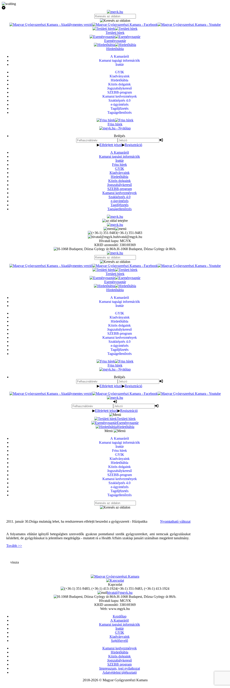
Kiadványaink (120, 173)
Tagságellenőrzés (119, 209)
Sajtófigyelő (119, 640)
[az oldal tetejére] (115, 221)
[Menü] (115, 229)
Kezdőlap (119, 616)
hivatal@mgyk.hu (120, 592)
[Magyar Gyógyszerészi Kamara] (115, 576)
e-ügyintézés (119, 201)
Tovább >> (14, 546)
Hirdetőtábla (119, 177)
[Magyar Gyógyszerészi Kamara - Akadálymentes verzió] (50, 24)
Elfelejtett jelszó (111, 145)
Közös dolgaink (119, 181)
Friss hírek (119, 164)
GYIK (119, 168)
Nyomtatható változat (175, 521)
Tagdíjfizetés (119, 205)
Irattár (119, 160)
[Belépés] (161, 140)
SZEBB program (119, 664)
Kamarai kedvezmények (119, 193)
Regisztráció (133, 145)
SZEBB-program (119, 189)
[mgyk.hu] (115, 12)
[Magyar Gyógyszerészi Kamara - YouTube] (189, 24)
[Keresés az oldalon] (115, 21)
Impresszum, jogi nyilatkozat (119, 668)
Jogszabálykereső (119, 185)
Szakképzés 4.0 (119, 197)
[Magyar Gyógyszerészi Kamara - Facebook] (125, 24)
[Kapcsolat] (115, 580)
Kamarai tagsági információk (119, 156)
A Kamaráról (119, 152)
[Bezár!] (115, 8)
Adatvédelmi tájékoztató (119, 672)
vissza (14, 562)
